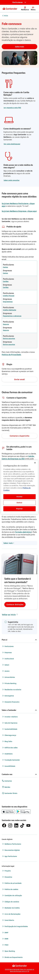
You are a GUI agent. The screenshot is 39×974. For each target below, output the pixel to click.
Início (6, 16)
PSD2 (6, 945)
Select (7, 665)
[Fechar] (35, 462)
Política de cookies (11, 889)
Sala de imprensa (11, 723)
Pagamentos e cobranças (12, 316)
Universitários (10, 677)
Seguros (6, 324)
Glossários (8, 877)
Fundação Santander (12, 760)
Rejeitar (19, 509)
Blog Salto (8, 741)
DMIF (6, 933)
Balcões (7, 787)
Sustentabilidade (11, 729)
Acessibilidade (10, 766)
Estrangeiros (9, 696)
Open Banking (10, 951)
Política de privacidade (13, 883)
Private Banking (10, 683)
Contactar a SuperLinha (19, 436)
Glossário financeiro (12, 702)
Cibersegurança (10, 735)
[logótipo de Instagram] (10, 825)
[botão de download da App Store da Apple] (8, 811)
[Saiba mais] (19, 46)
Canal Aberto (9, 920)
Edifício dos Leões (11, 748)
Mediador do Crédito (12, 908)
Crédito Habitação (9, 310)
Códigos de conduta (12, 902)
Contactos (8, 781)
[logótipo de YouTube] (28, 825)
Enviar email (19, 379)
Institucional (9, 659)
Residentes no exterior (13, 690)
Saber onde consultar (12, 180)
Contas (5, 267)
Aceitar (19, 496)
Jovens (7, 671)
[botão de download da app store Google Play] (23, 811)
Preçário (8, 871)
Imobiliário (8, 754)
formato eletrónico (23, 532)
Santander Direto (11, 793)
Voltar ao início (9, 614)
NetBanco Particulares (13, 844)
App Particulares (11, 856)
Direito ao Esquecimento (14, 957)
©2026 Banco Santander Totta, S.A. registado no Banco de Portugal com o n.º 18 (19, 970)
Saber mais (8, 543)
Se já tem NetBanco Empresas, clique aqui (19, 211)
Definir (19, 503)
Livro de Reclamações (12, 914)
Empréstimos (8, 302)
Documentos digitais (12, 850)
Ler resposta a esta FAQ (12, 108)
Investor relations (11, 717)
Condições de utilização (13, 895)
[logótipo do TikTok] (22, 825)
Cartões (5, 281)
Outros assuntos (9, 338)
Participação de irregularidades (16, 926)
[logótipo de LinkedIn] (16, 825)
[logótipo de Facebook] (4, 825)
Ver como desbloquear (12, 144)
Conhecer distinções (14, 604)
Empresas (8, 652)
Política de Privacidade (11, 354)
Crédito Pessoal (8, 296)
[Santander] (10, 8)
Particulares (9, 646)
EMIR (6, 939)
